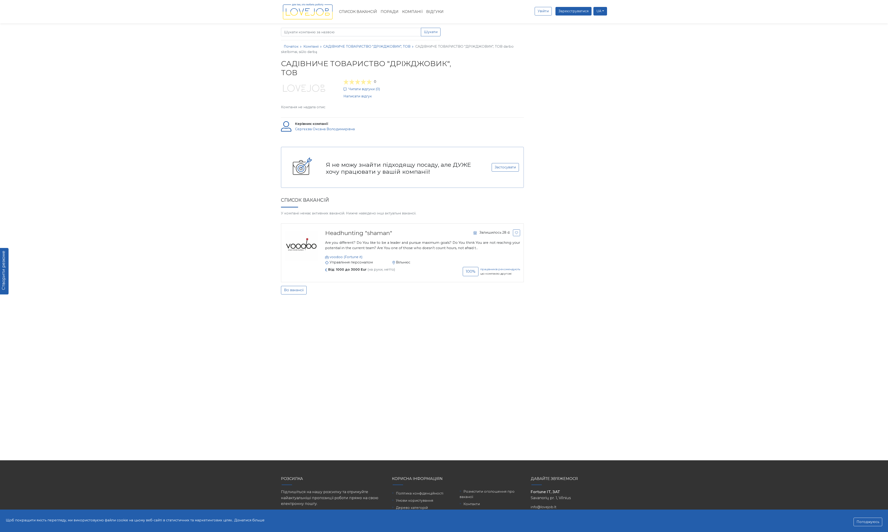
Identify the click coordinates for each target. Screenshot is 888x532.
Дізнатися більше (249, 520)
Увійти (543, 11)
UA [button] (598, 11)
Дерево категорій (412, 508)
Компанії (412, 11)
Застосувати (505, 167)
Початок (291, 46)
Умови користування (414, 500)
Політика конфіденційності (419, 493)
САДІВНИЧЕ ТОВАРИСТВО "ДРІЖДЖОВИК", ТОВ (366, 46)
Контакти (471, 504)
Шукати (431, 32)
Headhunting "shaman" (358, 232)
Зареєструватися (573, 11)
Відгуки (435, 11)
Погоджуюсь (868, 522)
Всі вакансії (294, 290)
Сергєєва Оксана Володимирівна (325, 129)
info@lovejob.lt (543, 507)
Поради (389, 11)
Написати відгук (357, 96)
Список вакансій (358, 11)
